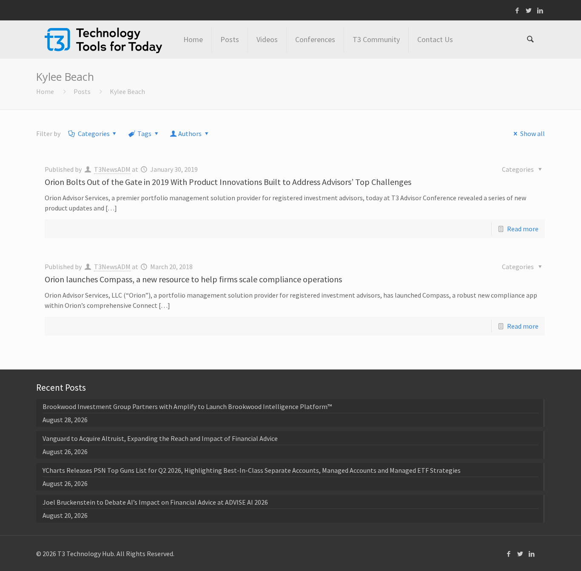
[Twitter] (528, 10)
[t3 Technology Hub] (103, 39)
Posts (82, 91)
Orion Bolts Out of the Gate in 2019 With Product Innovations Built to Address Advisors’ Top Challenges (228, 181)
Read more (522, 228)
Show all (532, 133)
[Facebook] (517, 10)
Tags (144, 133)
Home (45, 91)
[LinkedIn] (540, 10)
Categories (94, 133)
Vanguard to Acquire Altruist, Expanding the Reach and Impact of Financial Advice (160, 438)
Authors (190, 133)
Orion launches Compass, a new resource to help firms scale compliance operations (193, 279)
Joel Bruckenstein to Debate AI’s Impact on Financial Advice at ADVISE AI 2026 (155, 502)
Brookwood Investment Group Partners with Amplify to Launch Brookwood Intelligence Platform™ (187, 406)
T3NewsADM (112, 169)
